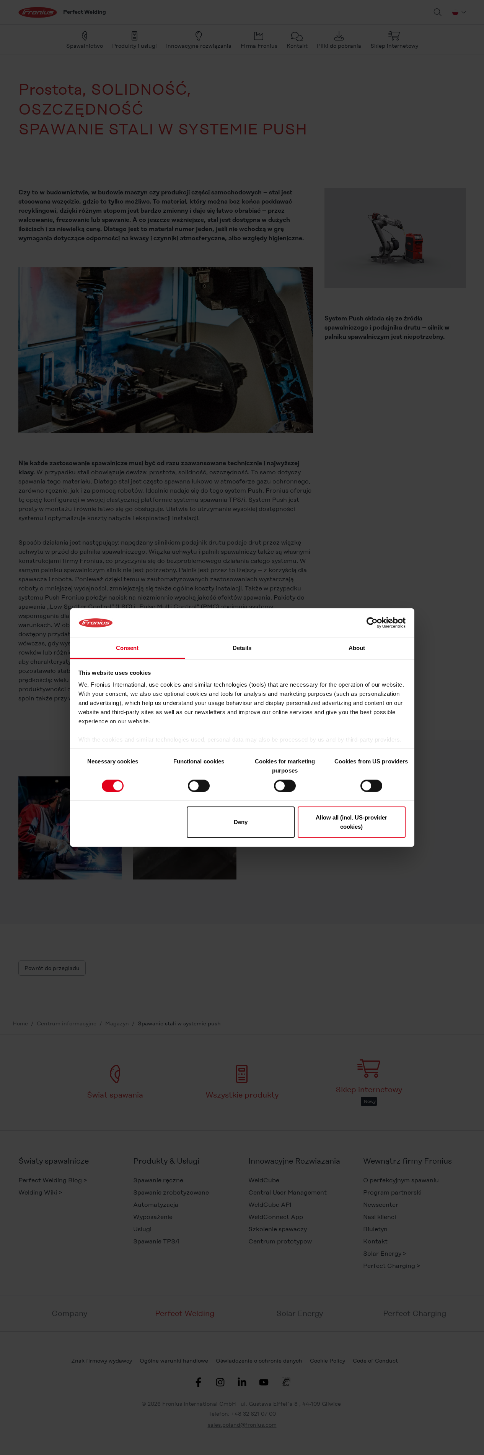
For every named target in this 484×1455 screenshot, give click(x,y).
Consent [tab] (127, 648)
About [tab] (357, 648)
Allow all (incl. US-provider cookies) (351, 822)
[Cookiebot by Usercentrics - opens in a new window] (372, 623)
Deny (241, 822)
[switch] (199, 785)
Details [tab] (242, 648)
